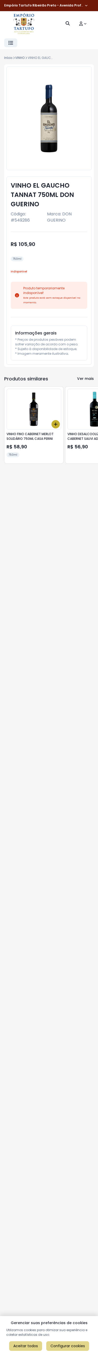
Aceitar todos (25, 1346)
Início (8, 58)
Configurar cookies (67, 1346)
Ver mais (85, 378)
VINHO (20, 58)
